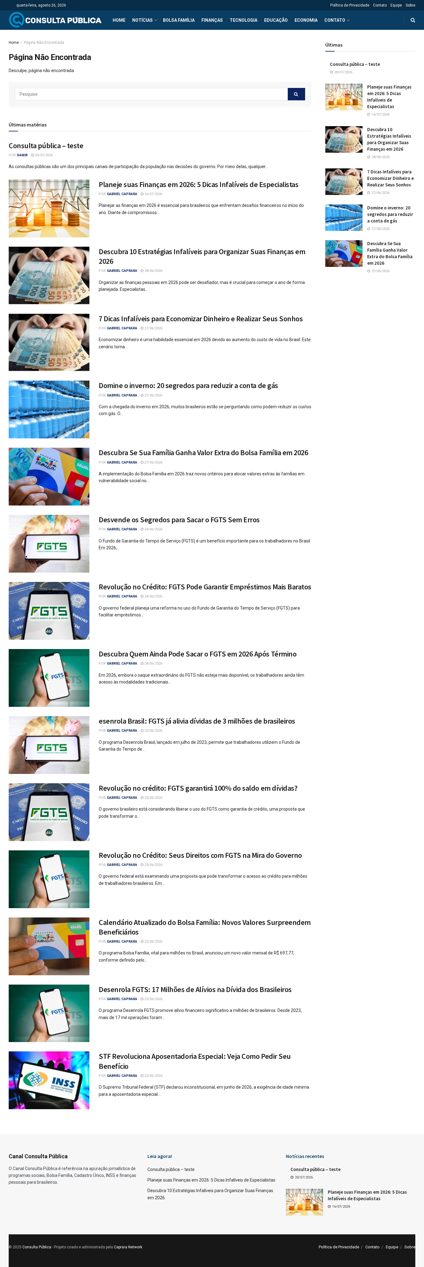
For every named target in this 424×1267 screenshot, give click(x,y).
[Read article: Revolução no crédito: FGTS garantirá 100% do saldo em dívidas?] (49, 812)
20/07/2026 (43, 155)
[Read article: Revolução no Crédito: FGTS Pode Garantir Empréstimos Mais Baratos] (49, 611)
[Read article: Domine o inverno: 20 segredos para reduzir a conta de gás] (49, 409)
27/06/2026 (152, 328)
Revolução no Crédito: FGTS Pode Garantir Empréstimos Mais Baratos (205, 587)
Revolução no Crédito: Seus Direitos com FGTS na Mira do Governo (200, 855)
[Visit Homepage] (55, 20)
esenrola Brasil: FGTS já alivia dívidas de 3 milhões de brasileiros (197, 721)
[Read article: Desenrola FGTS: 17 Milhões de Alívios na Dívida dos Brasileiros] (49, 1013)
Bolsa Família (179, 20)
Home (119, 20)
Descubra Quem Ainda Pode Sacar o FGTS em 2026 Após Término (197, 654)
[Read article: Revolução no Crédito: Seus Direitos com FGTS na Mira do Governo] (49, 879)
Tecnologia (243, 20)
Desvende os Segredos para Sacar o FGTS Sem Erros (179, 519)
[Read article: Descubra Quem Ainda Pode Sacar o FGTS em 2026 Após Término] (49, 678)
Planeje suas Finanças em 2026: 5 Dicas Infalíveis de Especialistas (198, 184)
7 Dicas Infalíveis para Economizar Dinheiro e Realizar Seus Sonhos (201, 318)
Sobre (410, 5)
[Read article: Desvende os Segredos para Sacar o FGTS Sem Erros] (49, 544)
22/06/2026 (152, 942)
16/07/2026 (152, 194)
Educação (276, 20)
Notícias (142, 20)
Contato (380, 5)
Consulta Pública (36, 1247)
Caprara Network (128, 1247)
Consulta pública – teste (46, 145)
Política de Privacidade (349, 5)
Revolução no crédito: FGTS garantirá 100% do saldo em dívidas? (198, 788)
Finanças (212, 20)
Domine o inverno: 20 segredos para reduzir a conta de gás (188, 385)
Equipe (396, 5)
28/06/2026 (152, 271)
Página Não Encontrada (44, 42)
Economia (306, 20)
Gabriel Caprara (122, 194)
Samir (22, 155)
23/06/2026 (152, 731)
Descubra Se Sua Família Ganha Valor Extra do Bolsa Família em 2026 (203, 452)
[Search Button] (413, 20)
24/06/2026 (152, 529)
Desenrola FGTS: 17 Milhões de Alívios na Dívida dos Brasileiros (195, 989)
